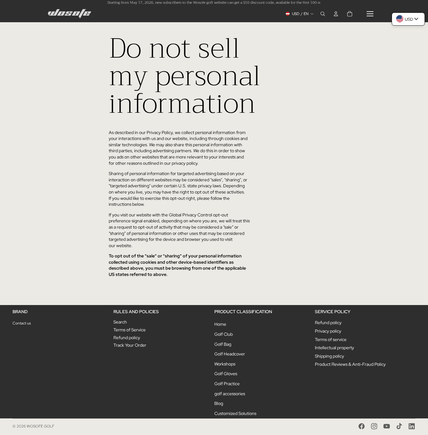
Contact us (22, 323)
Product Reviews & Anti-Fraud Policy (350, 364)
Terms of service (331, 339)
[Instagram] (374, 426)
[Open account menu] (336, 14)
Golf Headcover (229, 354)
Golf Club (223, 334)
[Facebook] (361, 426)
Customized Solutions (235, 413)
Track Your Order (129, 345)
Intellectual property (334, 347)
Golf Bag (222, 344)
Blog (218, 403)
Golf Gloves (225, 373)
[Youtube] (386, 426)
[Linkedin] (411, 426)
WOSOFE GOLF (40, 426)
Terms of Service (129, 330)
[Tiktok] (399, 426)
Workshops (224, 364)
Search (120, 322)
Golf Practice (227, 383)
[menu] (370, 14)
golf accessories (229, 393)
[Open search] (323, 14)
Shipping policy (329, 356)
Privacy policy (328, 331)
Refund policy (126, 337)
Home (220, 324)
